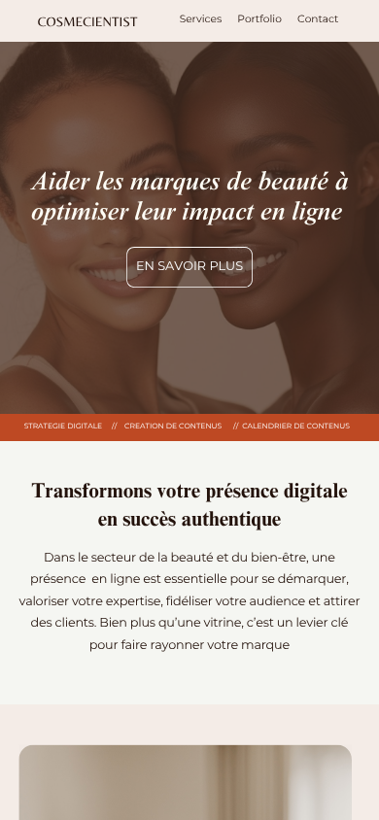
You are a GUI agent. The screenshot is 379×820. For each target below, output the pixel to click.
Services (201, 19)
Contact (317, 19)
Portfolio (259, 19)
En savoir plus (189, 266)
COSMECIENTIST (88, 21)
